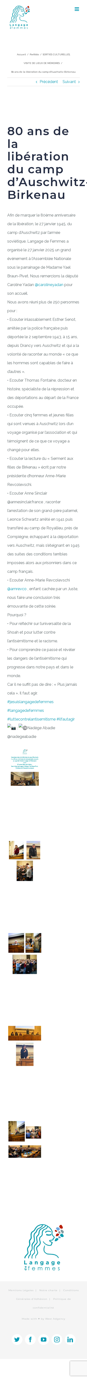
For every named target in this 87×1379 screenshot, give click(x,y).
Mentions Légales (21, 1290)
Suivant (69, 81)
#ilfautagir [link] (66, 719)
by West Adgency (53, 1318)
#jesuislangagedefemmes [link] (30, 702)
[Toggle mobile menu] (77, 9)
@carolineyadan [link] (49, 284)
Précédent (49, 81)
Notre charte (48, 1290)
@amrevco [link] (17, 589)
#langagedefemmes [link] (25, 710)
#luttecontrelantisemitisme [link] (31, 719)
